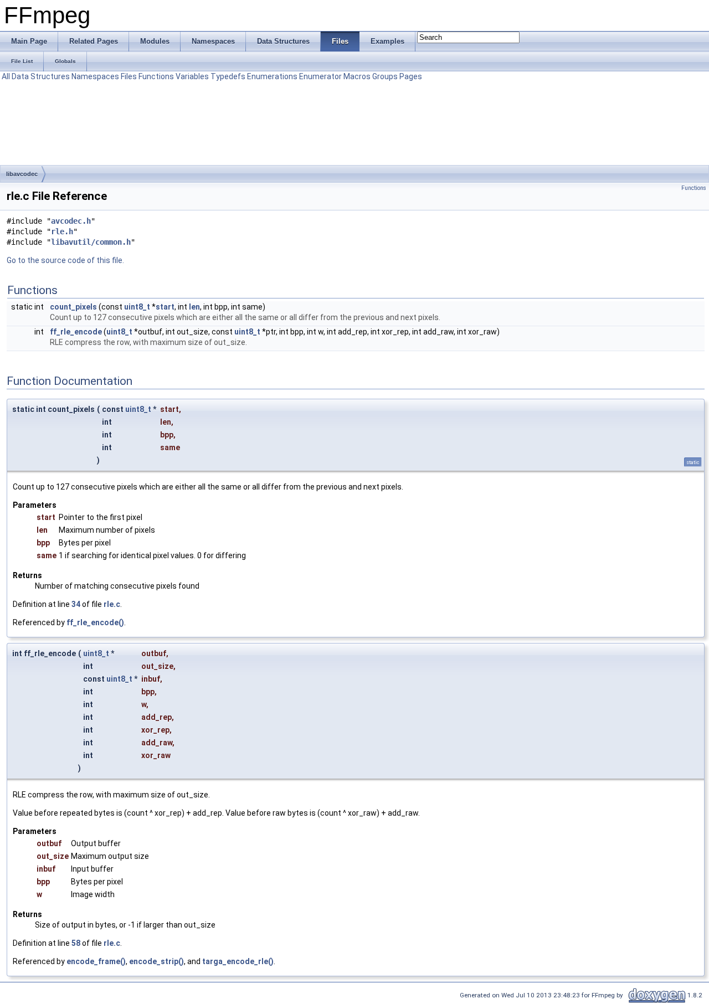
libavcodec (22, 174)
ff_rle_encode (76, 331)
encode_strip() (156, 961)
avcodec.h (71, 221)
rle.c (112, 604)
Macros (357, 76)
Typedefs (227, 76)
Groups (385, 76)
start (165, 306)
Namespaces (95, 76)
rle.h (62, 231)
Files (129, 76)
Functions (156, 76)
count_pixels (73, 306)
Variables (192, 76)
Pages (410, 76)
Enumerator (320, 76)
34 (75, 604)
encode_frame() (96, 961)
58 (75, 943)
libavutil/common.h (91, 242)
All (6, 76)
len (194, 306)
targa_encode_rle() (238, 961)
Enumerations (272, 76)
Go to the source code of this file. (65, 260)
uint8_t (137, 306)
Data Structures (41, 76)
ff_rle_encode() (95, 622)
